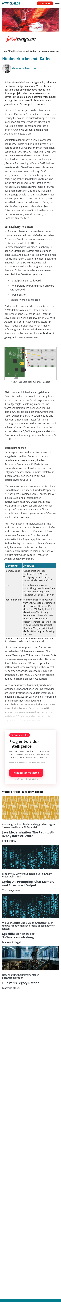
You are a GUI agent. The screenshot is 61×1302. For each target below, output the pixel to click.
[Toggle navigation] (12, 4)
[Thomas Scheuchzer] (7, 68)
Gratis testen (45, 3)
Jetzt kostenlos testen (26, 772)
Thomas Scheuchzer (24, 68)
